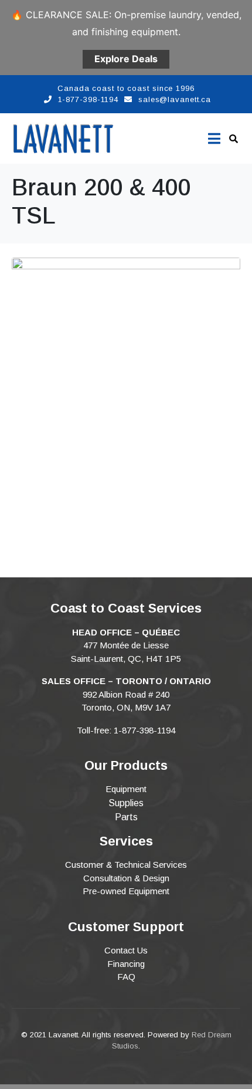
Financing (126, 964)
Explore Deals (126, 59)
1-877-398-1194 (88, 99)
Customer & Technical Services (126, 865)
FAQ (126, 977)
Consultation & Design (126, 878)
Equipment (126, 789)
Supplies (126, 803)
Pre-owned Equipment (126, 891)
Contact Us (126, 950)
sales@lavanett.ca (174, 99)
